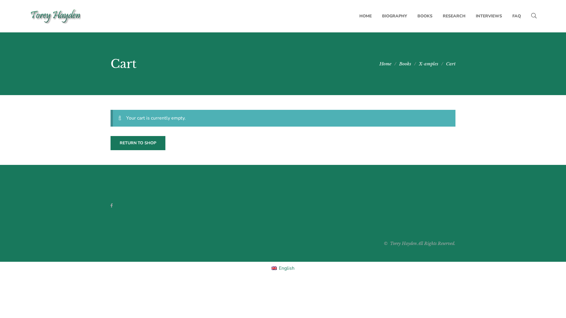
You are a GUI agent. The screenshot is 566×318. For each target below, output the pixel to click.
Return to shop (138, 143)
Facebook (112, 205)
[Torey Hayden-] (55, 16)
